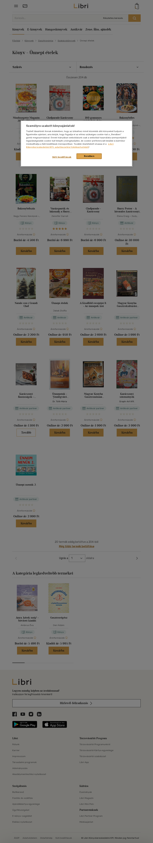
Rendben (89, 156)
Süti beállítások (61, 157)
